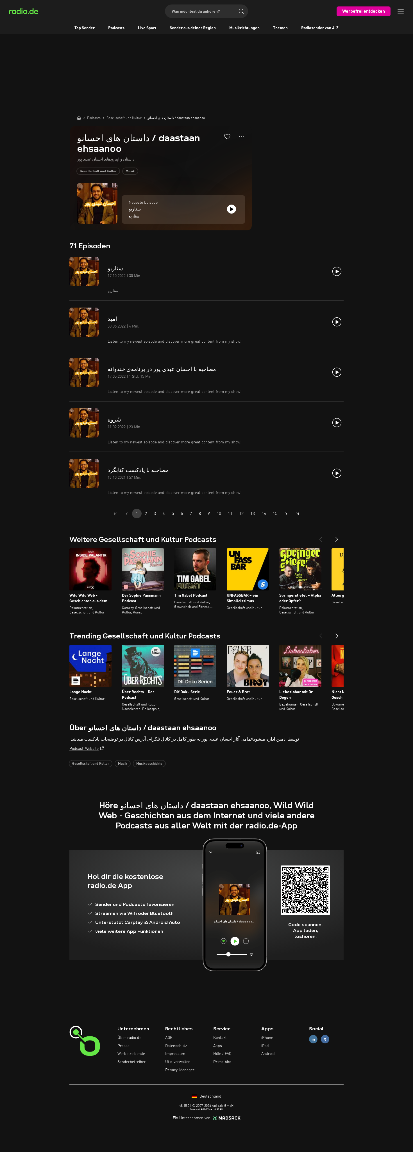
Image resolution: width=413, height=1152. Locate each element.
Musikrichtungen (244, 28)
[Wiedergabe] (231, 209)
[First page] (115, 513)
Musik (130, 171)
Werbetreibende (131, 1054)
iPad (265, 1046)
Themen (280, 28)
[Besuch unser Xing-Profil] (325, 1039)
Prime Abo (222, 1062)
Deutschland (209, 1096)
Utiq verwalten (177, 1062)
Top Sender (84, 28)
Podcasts (116, 28)
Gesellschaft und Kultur (98, 171)
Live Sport (147, 28)
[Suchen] (241, 11)
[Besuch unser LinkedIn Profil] (313, 1039)
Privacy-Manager (179, 1070)
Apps (217, 1046)
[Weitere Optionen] (242, 136)
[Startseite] (79, 118)
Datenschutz (176, 1046)
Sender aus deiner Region (193, 28)
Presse (123, 1046)
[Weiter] (337, 537)
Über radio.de (129, 1038)
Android (268, 1054)
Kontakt (220, 1038)
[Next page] (286, 513)
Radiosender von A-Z (320, 28)
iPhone (267, 1038)
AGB (169, 1038)
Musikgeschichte (149, 764)
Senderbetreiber (131, 1062)
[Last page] (297, 513)
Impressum (175, 1054)
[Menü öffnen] (400, 11)
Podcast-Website (84, 749)
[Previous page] (126, 513)
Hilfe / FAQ (222, 1054)
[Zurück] (320, 537)
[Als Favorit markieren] (227, 136)
